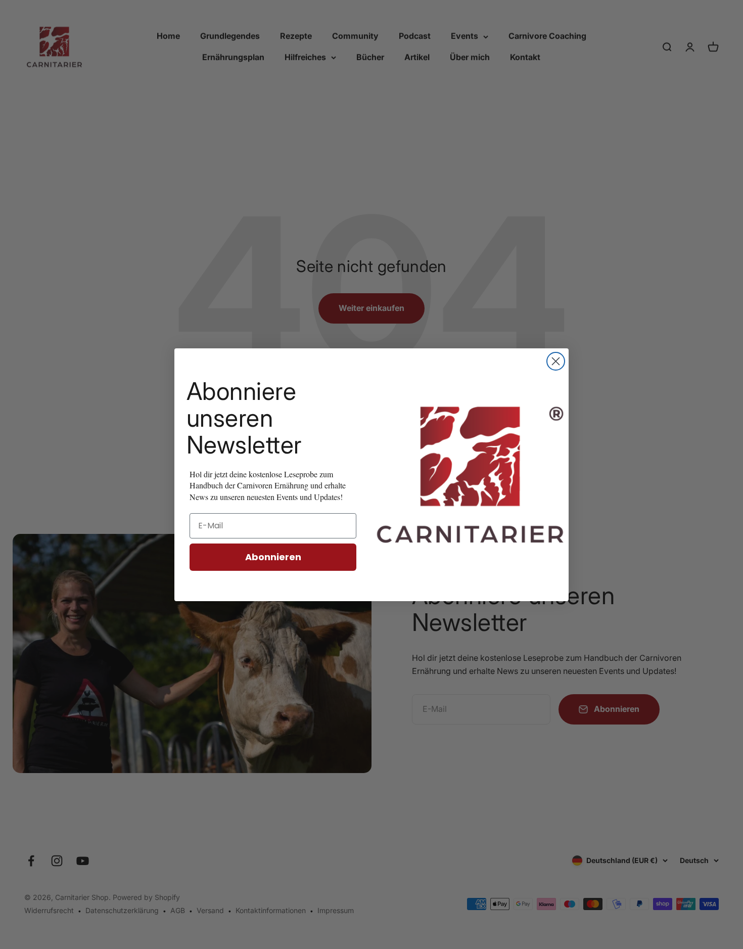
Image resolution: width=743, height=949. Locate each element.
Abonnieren (273, 557)
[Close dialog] (556, 361)
